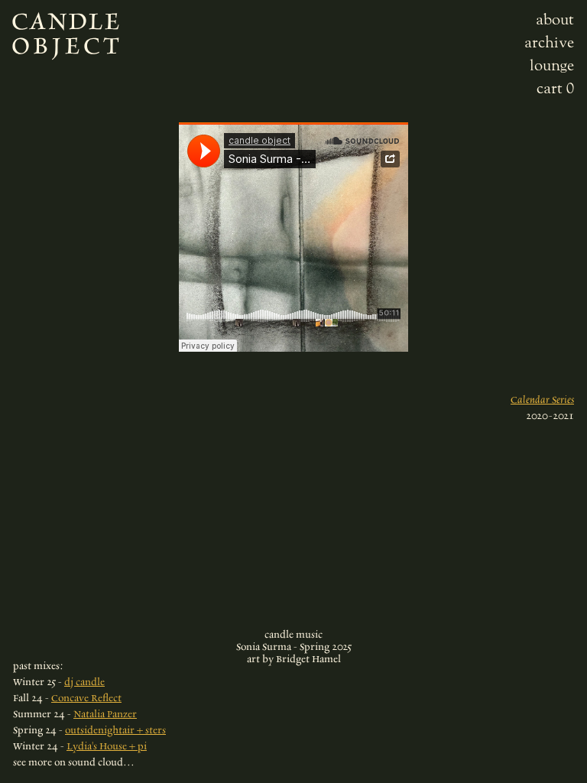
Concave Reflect (86, 698)
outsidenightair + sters (115, 730)
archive (549, 42)
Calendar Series (542, 400)
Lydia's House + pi (106, 746)
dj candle (84, 682)
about (555, 19)
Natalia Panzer (105, 714)
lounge (552, 65)
